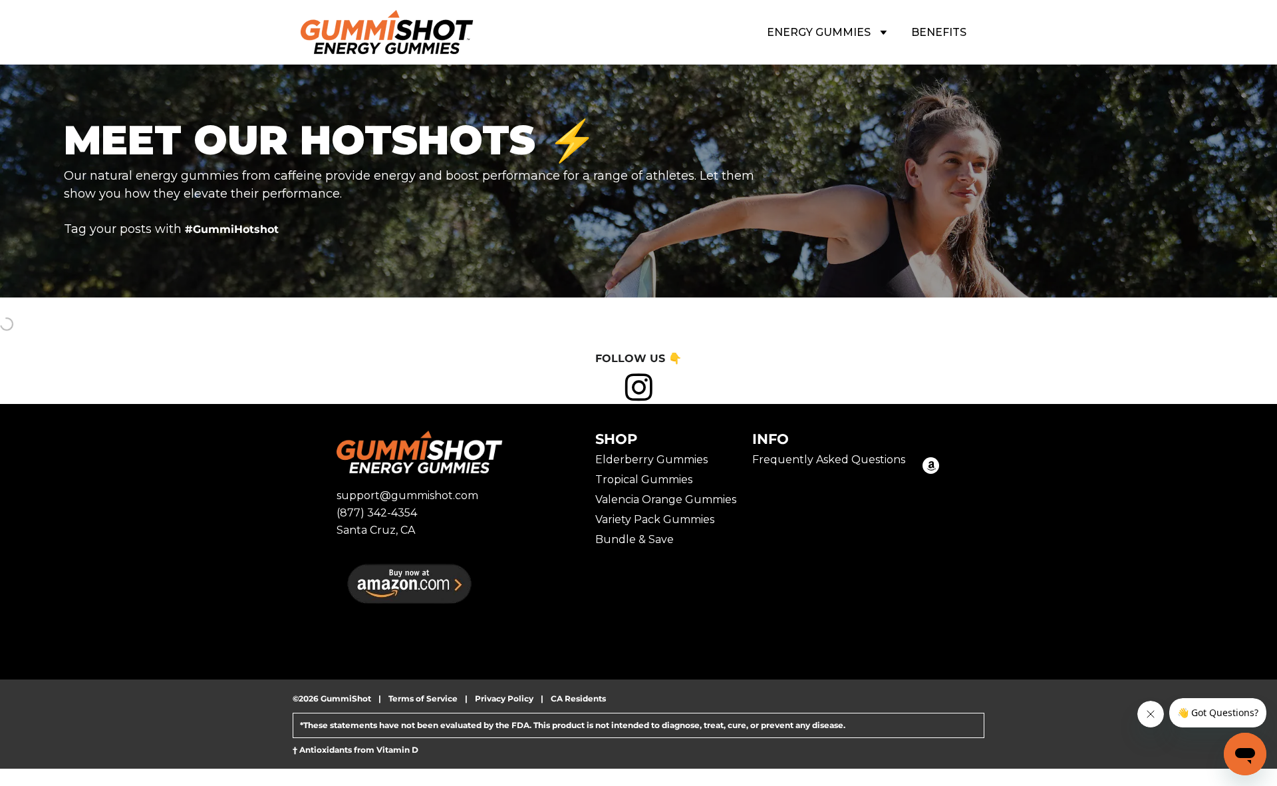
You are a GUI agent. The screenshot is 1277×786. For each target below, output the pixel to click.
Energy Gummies (820, 32)
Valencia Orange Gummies (665, 499)
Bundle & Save (634, 539)
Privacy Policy (504, 698)
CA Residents (578, 698)
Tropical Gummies (643, 479)
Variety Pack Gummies (654, 519)
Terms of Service (423, 698)
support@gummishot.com (407, 495)
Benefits (938, 32)
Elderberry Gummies (651, 459)
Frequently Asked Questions (828, 459)
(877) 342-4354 (377, 512)
